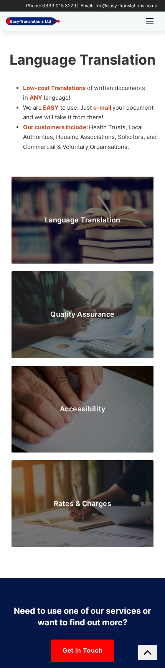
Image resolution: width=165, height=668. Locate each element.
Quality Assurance (82, 314)
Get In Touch (82, 650)
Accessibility (83, 409)
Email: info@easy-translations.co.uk (119, 5)
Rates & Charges (83, 503)
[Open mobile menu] (149, 21)
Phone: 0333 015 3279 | (52, 5)
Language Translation (82, 220)
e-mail (102, 107)
